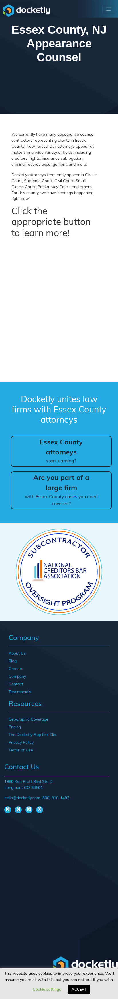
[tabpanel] (59, 572)
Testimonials (20, 692)
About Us (17, 653)
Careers (16, 669)
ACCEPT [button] (79, 990)
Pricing (15, 727)
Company (17, 677)
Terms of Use (21, 750)
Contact (16, 684)
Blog (13, 661)
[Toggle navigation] (108, 9)
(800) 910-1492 (55, 798)
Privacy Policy (21, 743)
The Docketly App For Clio (32, 735)
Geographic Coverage (28, 719)
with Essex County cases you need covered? (61, 490)
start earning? (61, 451)
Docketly (26, 10)
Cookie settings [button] (47, 990)
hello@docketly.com (22, 798)
